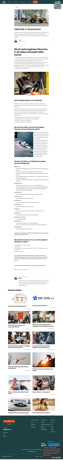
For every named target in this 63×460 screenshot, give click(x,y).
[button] (15, 2)
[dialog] (52, 452)
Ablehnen (53, 457)
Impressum (37, 456)
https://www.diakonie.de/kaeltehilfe (22, 269)
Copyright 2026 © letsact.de (6, 456)
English (4, 433)
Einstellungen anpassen (47, 457)
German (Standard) (6, 432)
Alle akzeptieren (58, 457)
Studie (36, 60)
